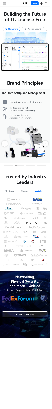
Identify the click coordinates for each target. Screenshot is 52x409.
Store (35, 3)
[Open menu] (4, 3)
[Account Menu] (46, 3)
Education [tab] (24, 191)
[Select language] (41, 3)
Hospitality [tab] (38, 191)
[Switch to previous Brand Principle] (4, 126)
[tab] (33, 29)
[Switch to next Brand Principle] (45, 126)
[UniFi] (25, 3)
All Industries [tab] (10, 191)
